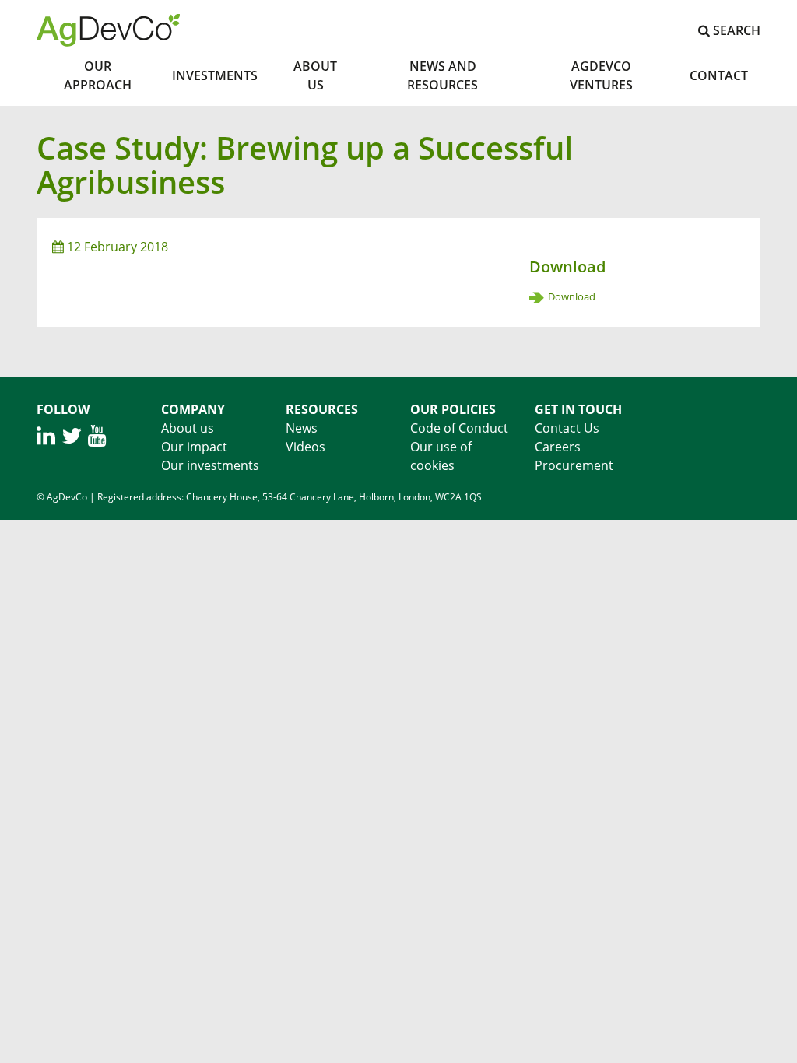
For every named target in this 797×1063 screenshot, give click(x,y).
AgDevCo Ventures (601, 75)
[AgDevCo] (108, 28)
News (302, 428)
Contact (719, 75)
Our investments (210, 465)
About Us (315, 75)
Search (735, 30)
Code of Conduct (459, 428)
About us (187, 428)
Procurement (574, 465)
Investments (215, 75)
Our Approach (98, 75)
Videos (305, 446)
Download (571, 296)
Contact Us (567, 428)
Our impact (194, 446)
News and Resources (442, 75)
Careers (558, 446)
